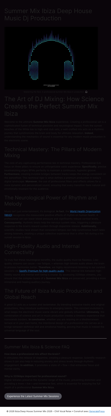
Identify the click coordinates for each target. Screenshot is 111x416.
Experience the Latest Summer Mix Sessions (33, 396)
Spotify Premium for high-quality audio (41, 270)
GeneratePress (97, 411)
